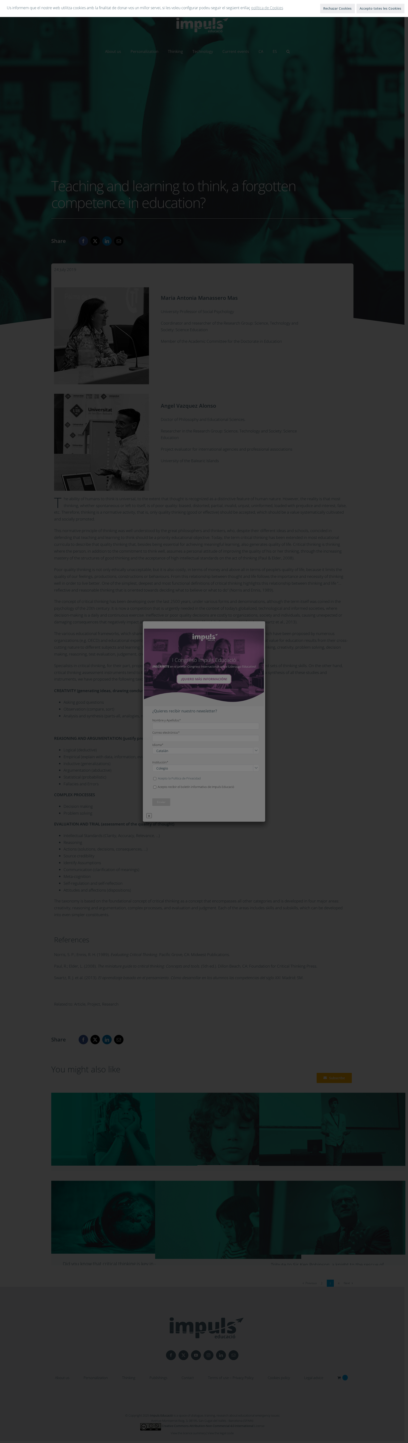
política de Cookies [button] (267, 7)
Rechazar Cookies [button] (337, 8)
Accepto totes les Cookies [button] (380, 8)
